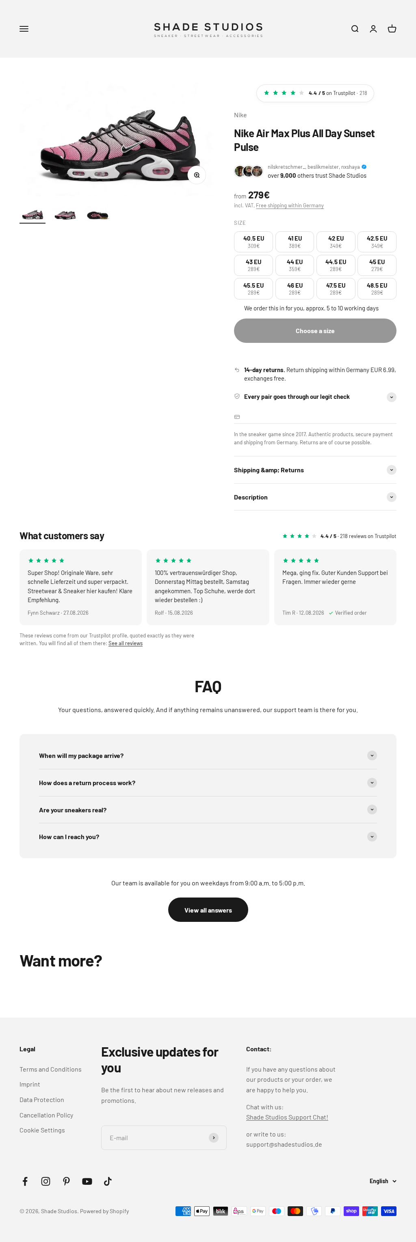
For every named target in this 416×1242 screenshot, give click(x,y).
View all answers (208, 910)
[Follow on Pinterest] (66, 1181)
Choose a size (315, 330)
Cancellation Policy (46, 1115)
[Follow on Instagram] (45, 1181)
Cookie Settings (42, 1130)
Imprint (30, 1084)
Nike (240, 114)
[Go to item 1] (33, 215)
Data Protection (42, 1099)
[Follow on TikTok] (107, 1181)
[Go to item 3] (97, 215)
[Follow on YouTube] (87, 1181)
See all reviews (125, 643)
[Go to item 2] (65, 215)
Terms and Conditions (51, 1069)
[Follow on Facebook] (25, 1181)
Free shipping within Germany (290, 205)
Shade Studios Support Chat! (287, 1117)
